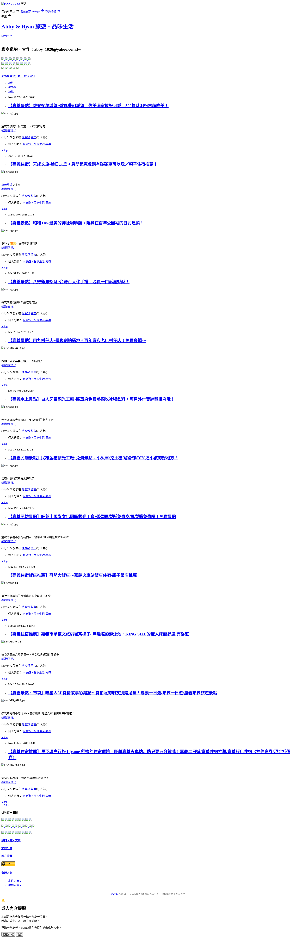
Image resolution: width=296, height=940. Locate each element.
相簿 (11, 83)
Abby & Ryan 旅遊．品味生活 (37, 26)
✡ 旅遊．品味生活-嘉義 (37, 144)
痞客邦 (26, 137)
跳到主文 (6, 36)
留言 (33, 137)
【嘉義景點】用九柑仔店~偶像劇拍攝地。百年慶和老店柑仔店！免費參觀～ (77, 340)
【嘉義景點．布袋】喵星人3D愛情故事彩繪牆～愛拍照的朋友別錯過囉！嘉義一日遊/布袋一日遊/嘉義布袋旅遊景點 (112, 693)
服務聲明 (180, 894)
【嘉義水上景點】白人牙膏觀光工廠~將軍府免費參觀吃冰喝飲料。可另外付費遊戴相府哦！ (91, 399)
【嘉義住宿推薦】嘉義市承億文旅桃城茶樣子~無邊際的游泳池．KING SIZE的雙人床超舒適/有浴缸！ (100, 634)
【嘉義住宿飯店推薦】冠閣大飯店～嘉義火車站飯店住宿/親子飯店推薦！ (74, 575)
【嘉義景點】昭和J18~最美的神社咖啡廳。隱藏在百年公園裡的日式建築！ (76, 223)
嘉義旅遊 (6, 184)
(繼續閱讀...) (8, 130)
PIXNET (122, 894)
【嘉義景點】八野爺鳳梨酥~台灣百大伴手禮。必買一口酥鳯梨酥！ (69, 282)
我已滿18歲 (8, 934)
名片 (11, 91)
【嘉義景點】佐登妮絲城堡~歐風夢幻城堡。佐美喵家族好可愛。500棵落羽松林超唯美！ (88, 105)
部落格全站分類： (12, 76)
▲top (4, 150)
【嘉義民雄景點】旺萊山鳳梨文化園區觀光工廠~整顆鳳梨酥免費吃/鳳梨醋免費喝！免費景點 (92, 516)
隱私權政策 (167, 894)
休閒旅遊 (29, 76)
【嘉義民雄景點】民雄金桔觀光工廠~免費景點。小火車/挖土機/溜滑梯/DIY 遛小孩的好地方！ (93, 458)
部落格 (12, 87)
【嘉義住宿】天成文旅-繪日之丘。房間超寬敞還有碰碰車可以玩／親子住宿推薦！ (83, 164)
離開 (19, 934)
